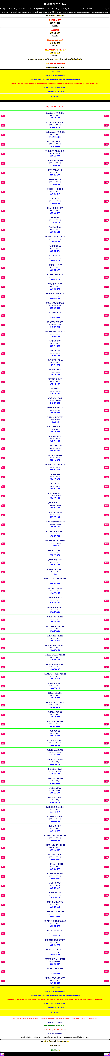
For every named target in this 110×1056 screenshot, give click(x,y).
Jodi (3, 116)
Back (2, 1054)
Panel (106, 116)
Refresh (55, 25)
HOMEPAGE (55, 1050)
